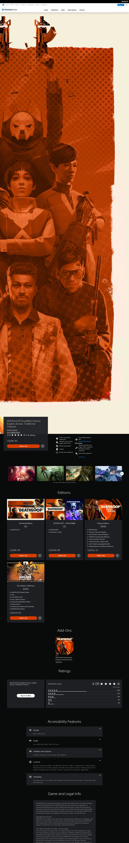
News (37, 5)
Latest (46, 10)
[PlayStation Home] (3, 5)
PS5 (12, 5)
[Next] (122, 473)
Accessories (31, 5)
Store (7, 5)
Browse (82, 10)
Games (17, 5)
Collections (54, 10)
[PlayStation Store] (10, 9)
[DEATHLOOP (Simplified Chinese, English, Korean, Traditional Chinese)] (21, 473)
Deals (63, 10)
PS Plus (23, 5)
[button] (85, 441)
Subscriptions (72, 10)
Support (44, 5)
